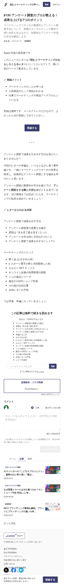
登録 (46, 4)
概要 (30, 458)
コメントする (50, 449)
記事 (22, 458)
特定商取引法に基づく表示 (15, 560)
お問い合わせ (9, 563)
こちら (41, 371)
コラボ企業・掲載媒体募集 (15, 567)
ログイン (56, 4)
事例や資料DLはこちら (50, 394)
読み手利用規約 (10, 552)
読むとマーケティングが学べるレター (25, 4)
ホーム (12, 458)
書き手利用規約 (10, 548)
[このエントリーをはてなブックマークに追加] (21, 570)
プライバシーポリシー (13, 556)
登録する (32, 128)
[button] (6, 407)
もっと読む (10, 523)
